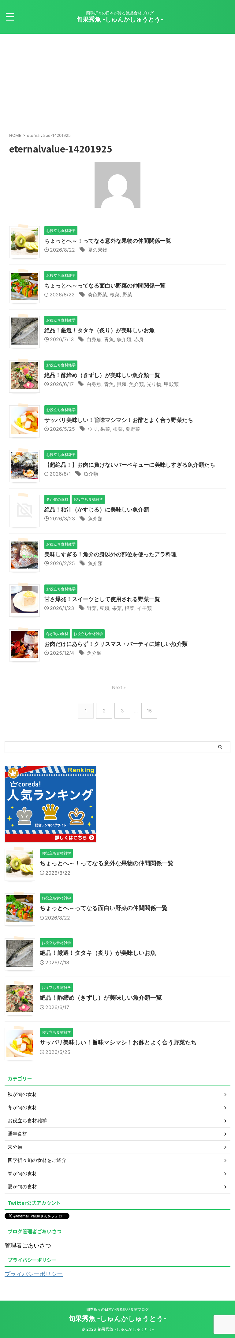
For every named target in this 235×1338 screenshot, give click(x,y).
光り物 (154, 384)
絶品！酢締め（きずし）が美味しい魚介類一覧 (102, 375)
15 (149, 711)
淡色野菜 (97, 294)
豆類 (104, 608)
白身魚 (94, 339)
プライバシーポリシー (34, 1274)
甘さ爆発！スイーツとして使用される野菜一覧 (102, 599)
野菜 (127, 294)
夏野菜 (132, 429)
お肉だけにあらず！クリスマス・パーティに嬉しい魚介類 (116, 644)
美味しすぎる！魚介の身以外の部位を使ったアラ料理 (110, 554)
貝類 (121, 384)
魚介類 (124, 339)
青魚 (109, 339)
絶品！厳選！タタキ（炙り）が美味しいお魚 (99, 330)
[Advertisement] (117, 80)
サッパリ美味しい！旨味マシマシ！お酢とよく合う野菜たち (118, 420)
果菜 (105, 429)
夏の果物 (97, 250)
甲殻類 (171, 384)
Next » (119, 687)
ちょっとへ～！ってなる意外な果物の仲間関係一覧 (107, 240)
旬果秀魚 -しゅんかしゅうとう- (119, 19)
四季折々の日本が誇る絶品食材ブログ (117, 1309)
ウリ (93, 429)
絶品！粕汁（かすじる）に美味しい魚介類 (96, 509)
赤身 (139, 339)
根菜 (115, 294)
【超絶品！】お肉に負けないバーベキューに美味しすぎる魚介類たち (129, 464)
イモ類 (144, 608)
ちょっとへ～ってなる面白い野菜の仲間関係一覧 (105, 285)
